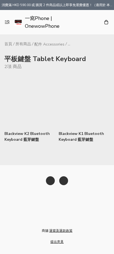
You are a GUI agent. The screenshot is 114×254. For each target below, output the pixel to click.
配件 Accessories (49, 44)
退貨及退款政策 (60, 230)
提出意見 (57, 242)
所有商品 (23, 44)
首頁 (8, 44)
